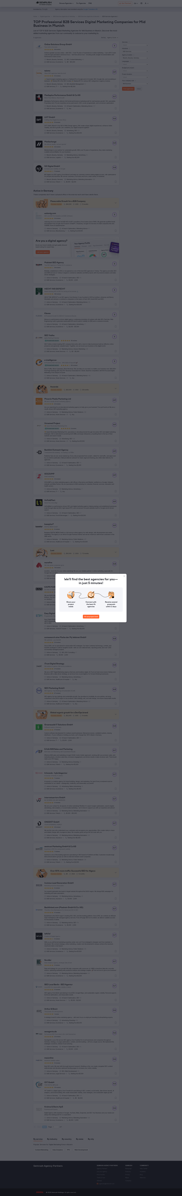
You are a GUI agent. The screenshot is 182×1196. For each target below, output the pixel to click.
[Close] (124, 576)
